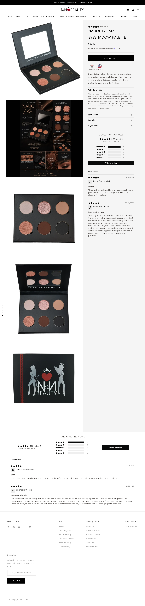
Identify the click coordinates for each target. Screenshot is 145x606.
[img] (93, 177)
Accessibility (64, 546)
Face (10, 16)
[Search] (133, 10)
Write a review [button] (111, 163)
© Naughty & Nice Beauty (18, 600)
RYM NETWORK (131, 526)
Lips (26, 16)
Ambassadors (92, 546)
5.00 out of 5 (117, 139)
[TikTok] (24, 527)
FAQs (61, 526)
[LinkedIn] (30, 527)
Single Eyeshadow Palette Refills (72, 16)
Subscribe (16, 580)
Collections (95, 16)
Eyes (18, 16)
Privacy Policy (65, 542)
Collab (135, 16)
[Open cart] (138, 10)
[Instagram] (14, 527)
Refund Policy (65, 534)
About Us (90, 526)
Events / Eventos (93, 534)
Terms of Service (66, 538)
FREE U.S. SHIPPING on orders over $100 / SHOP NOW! (72, 2)
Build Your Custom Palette (43, 16)
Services (123, 16)
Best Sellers (91, 538)
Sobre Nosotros (93, 530)
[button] (94, 27)
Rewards (90, 542)
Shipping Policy (66, 530)
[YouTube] (19, 527)
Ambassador (110, 16)
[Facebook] (8, 527)
